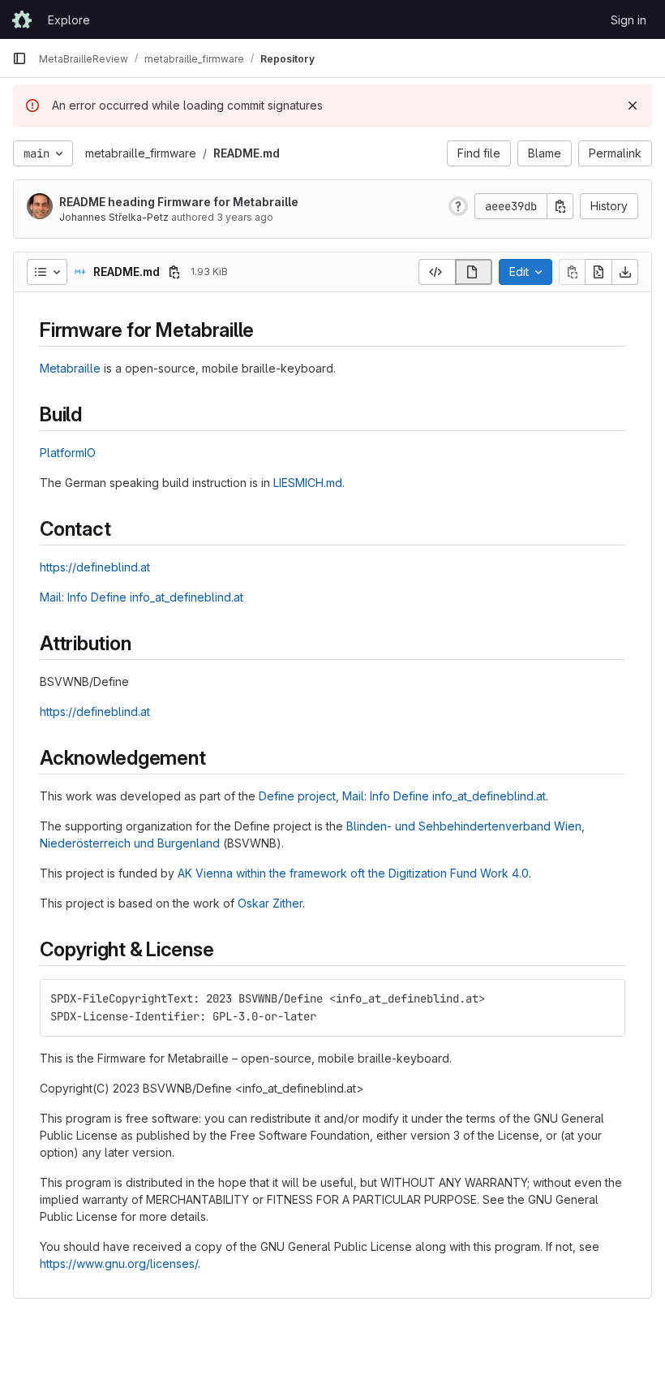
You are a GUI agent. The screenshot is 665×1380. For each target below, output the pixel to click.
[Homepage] (22, 19)
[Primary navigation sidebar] (19, 58)
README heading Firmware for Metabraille (178, 202)
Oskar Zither (270, 903)
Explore (69, 20)
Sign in (628, 20)
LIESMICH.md (307, 482)
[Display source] (436, 272)
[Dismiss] (632, 105)
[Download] (625, 272)
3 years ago (245, 217)
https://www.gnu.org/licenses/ (119, 1263)
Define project (297, 796)
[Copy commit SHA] (560, 206)
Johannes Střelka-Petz (114, 217)
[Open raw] (598, 272)
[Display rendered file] (474, 272)
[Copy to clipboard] (606, 998)
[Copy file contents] (572, 272)
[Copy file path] (174, 272)
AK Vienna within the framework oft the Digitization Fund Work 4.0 (353, 873)
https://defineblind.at (95, 567)
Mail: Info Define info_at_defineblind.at (141, 597)
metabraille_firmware (140, 153)
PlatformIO (68, 452)
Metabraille (70, 368)
